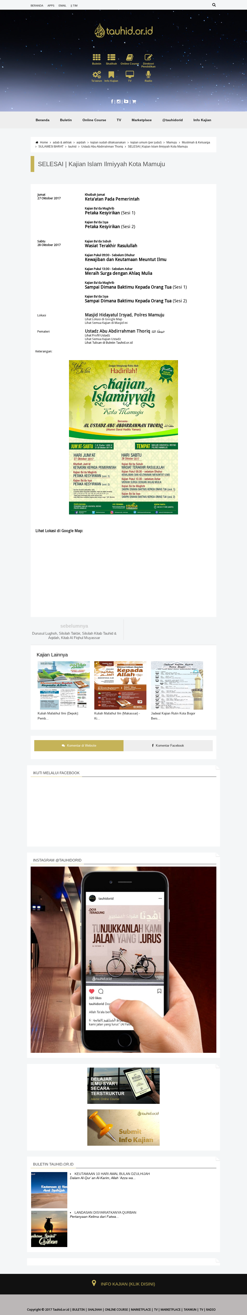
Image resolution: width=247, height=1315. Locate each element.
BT (112, 1313)
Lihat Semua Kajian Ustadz (103, 339)
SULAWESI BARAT (50, 146)
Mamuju (171, 142)
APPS (51, 5)
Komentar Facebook (169, 745)
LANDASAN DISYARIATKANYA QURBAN (105, 1212)
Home (44, 142)
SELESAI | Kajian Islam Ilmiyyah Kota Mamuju (158, 146)
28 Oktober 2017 (49, 245)
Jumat (41, 194)
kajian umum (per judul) (146, 142)
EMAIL (62, 5)
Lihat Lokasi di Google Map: (59, 530)
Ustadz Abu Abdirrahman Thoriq (102, 146)
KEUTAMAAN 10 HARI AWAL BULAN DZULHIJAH (112, 1174)
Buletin (66, 120)
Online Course (94, 120)
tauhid (72, 146)
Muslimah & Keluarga (196, 142)
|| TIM (74, 5)
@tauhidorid (172, 120)
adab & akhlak (62, 142)
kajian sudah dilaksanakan (108, 142)
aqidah (81, 142)
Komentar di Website (81, 745)
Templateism (124, 1313)
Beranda (42, 120)
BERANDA (37, 5)
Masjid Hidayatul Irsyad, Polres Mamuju (124, 314)
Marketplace (142, 120)
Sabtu (41, 241)
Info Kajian (202, 120)
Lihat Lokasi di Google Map (103, 319)
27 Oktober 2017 (49, 198)
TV (119, 120)
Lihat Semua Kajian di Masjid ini (106, 323)
